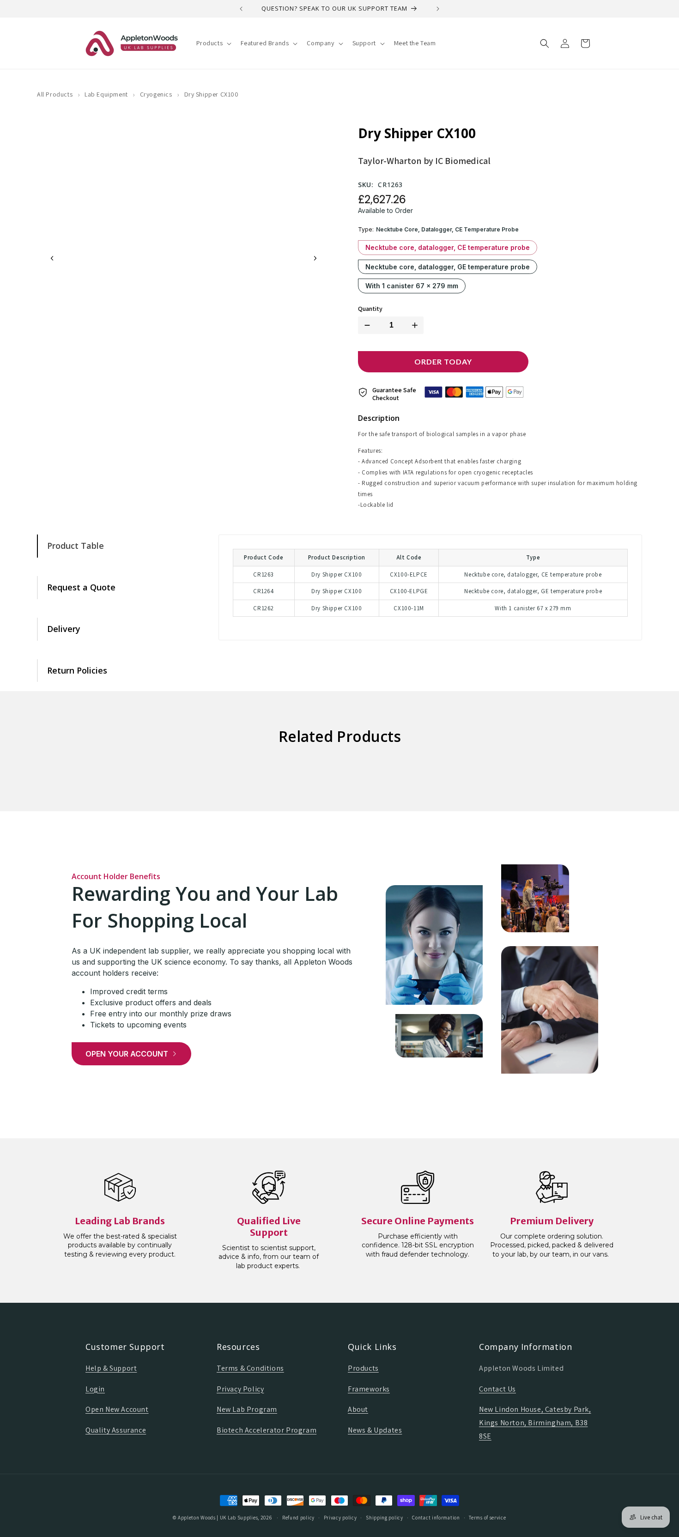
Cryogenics (156, 94)
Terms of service (487, 1517)
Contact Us (497, 1389)
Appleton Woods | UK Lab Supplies (218, 1517)
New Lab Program (247, 1409)
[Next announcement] (438, 9)
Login (95, 1389)
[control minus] (365, 325)
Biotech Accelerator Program (266, 1430)
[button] (213, 43)
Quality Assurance (115, 1430)
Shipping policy (384, 1517)
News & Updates (375, 1430)
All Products (55, 94)
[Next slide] (315, 258)
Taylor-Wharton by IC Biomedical (424, 161)
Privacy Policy (240, 1389)
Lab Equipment (106, 94)
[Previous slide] (52, 258)
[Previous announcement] (241, 9)
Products (363, 1368)
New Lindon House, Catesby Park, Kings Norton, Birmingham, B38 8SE (535, 1422)
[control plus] (417, 325)
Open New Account (117, 1409)
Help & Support (111, 1368)
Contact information (436, 1517)
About (358, 1409)
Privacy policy (340, 1517)
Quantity (370, 309)
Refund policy (298, 1517)
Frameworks (369, 1389)
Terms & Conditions (250, 1368)
